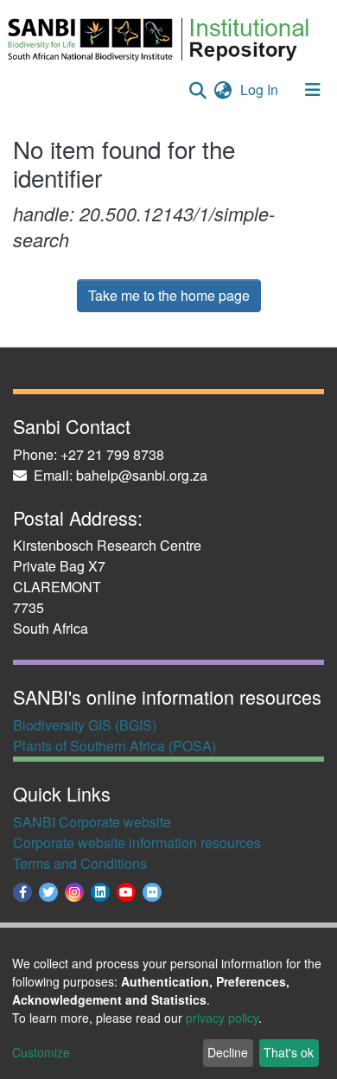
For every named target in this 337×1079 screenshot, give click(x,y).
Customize (41, 1052)
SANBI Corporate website (92, 822)
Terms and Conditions (80, 863)
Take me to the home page (169, 295)
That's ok (289, 1052)
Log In (261, 89)
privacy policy (222, 1017)
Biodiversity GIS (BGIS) (84, 725)
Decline (227, 1052)
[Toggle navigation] (313, 90)
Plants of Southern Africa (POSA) (114, 746)
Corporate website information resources (137, 842)
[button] (222, 90)
